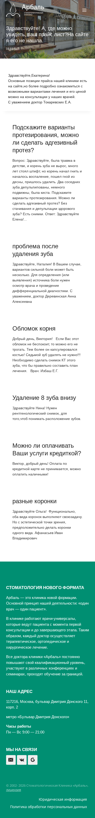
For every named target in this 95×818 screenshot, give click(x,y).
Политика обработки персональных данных (48, 806)
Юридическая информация (63, 799)
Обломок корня (33, 328)
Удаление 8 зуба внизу (44, 397)
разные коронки (34, 501)
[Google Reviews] (32, 760)
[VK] (22, 760)
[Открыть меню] (84, 10)
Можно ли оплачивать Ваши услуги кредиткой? (46, 449)
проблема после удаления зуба (35, 250)
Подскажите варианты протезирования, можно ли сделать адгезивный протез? (45, 139)
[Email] (11, 760)
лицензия (13, 789)
